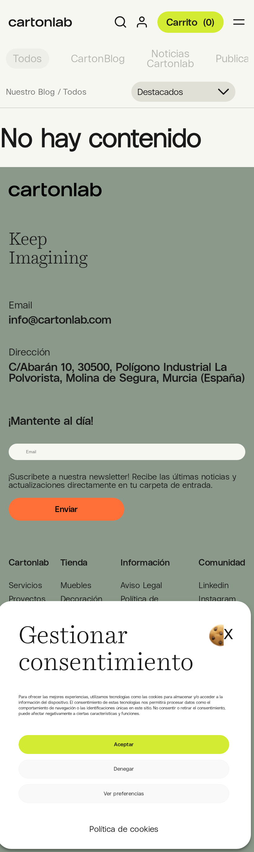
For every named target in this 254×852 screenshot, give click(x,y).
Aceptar (124, 744)
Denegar (124, 769)
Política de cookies (124, 828)
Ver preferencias (124, 793)
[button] (227, 626)
